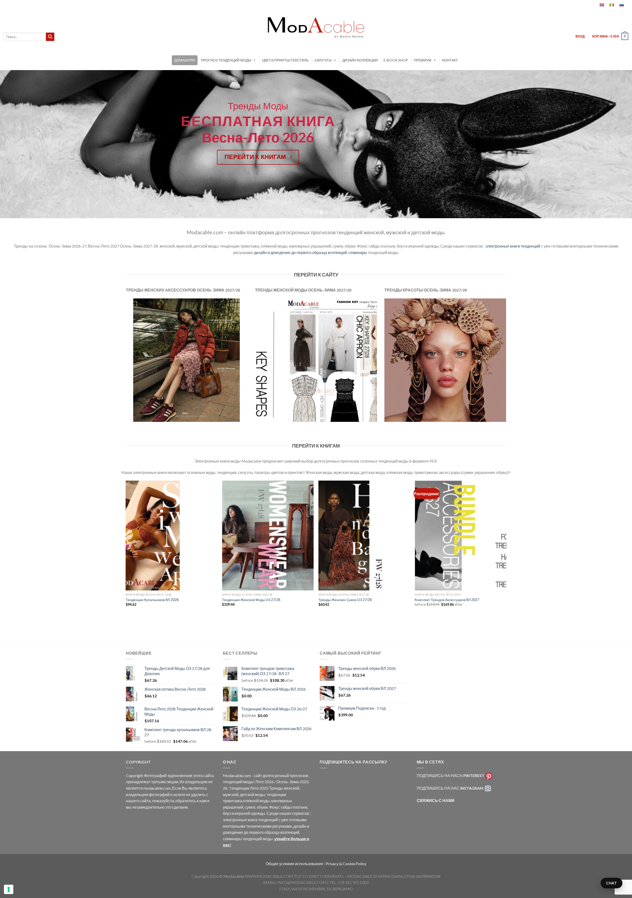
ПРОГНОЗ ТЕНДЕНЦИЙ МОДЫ (226, 60)
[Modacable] (316, 27)
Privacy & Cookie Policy (346, 863)
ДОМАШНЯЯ (184, 60)
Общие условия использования (295, 863)
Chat (611, 883)
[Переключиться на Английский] (602, 5)
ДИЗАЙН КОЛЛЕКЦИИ (360, 60)
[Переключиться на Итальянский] (611, 5)
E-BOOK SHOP (396, 60)
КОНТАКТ (450, 60)
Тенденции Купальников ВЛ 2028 (152, 600)
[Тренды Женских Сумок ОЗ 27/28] (364, 535)
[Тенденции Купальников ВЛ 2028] (171, 535)
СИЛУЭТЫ (323, 60)
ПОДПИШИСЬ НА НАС (450, 788)
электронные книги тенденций (512, 246)
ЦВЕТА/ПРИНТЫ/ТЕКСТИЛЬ (285, 60)
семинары (357, 252)
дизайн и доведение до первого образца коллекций (300, 252)
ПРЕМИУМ (422, 60)
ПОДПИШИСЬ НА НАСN (450, 775)
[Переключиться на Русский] (621, 5)
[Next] (613, 144)
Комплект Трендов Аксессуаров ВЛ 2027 (447, 600)
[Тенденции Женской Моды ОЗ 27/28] (268, 535)
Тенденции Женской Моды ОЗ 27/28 (251, 600)
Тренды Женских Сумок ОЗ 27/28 (345, 600)
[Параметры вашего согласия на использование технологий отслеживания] (8, 889)
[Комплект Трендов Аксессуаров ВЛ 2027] (460, 535)
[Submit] (50, 37)
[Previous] (18, 144)
